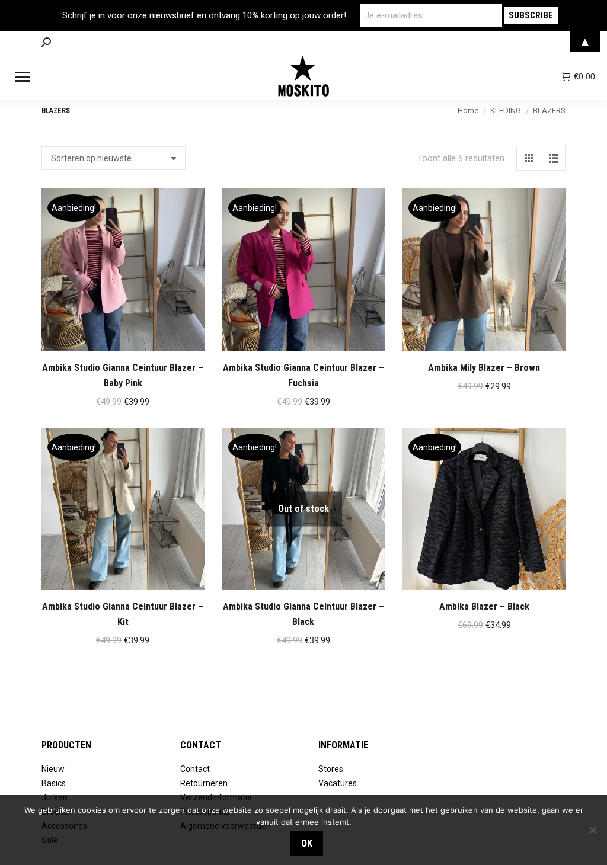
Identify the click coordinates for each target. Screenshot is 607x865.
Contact (195, 769)
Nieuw (53, 769)
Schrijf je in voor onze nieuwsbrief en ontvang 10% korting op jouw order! (204, 15)
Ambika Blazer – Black (484, 606)
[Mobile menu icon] (22, 76)
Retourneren (204, 783)
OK (306, 843)
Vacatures (337, 783)
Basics (53, 783)
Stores (330, 769)
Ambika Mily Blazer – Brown (484, 367)
